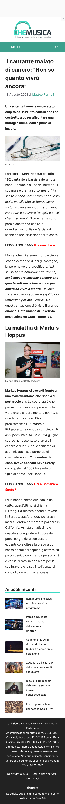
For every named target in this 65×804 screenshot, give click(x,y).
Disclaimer (48, 723)
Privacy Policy (31, 723)
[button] (57, 47)
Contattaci (32, 778)
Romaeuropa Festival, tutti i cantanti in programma (39, 603)
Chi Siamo (14, 723)
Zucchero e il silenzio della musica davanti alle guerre (39, 667)
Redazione (32, 728)
